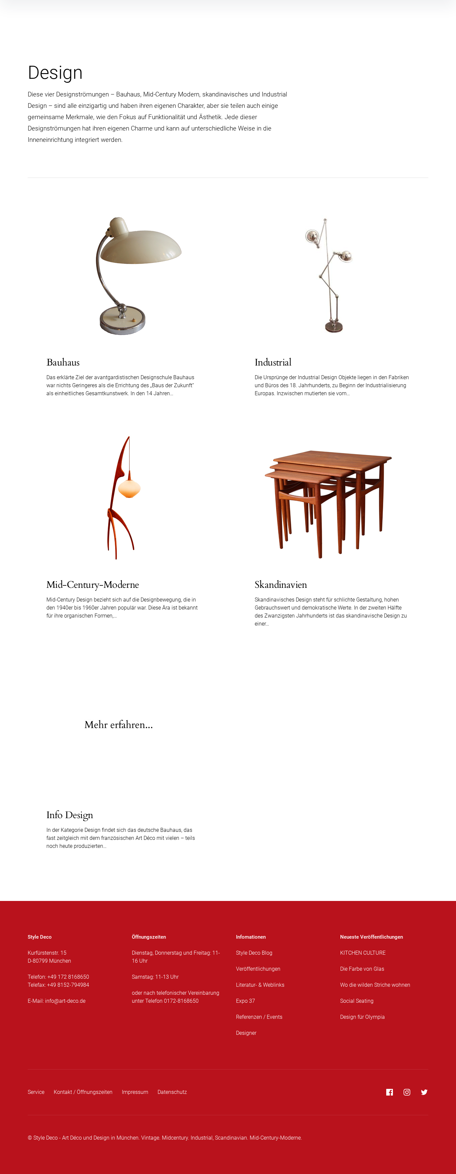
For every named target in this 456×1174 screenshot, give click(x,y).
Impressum (135, 1092)
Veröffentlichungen (258, 969)
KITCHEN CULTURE (363, 953)
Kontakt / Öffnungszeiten (83, 1092)
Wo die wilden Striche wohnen (375, 985)
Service (36, 1092)
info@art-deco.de (65, 1001)
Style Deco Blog (254, 953)
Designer (246, 1033)
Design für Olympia (362, 1017)
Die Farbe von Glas (362, 969)
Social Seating (357, 1001)
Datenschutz (172, 1092)
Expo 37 (245, 1001)
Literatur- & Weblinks (260, 985)
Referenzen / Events (259, 1017)
